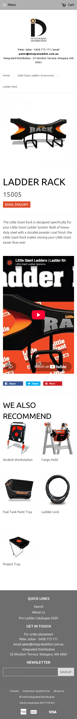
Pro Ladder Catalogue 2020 (38, 618)
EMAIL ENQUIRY (16, 204)
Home (6, 75)
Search (38, 606)
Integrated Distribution (41, 696)
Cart (70, 4)
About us (38, 612)
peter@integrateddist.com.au (38, 53)
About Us (59, 691)
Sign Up (65, 672)
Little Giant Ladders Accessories (36, 75)
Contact (14, 691)
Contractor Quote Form (36, 691)
